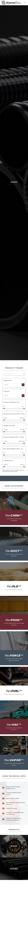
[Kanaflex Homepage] (11, 3)
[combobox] (4, 384)
